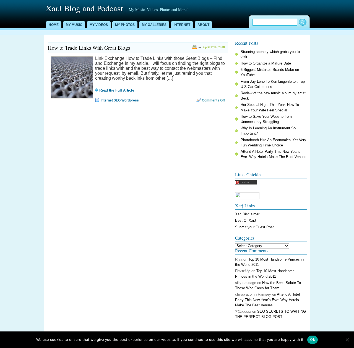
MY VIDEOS (99, 25)
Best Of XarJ (245, 220)
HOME (54, 25)
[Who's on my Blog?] (246, 183)
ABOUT (203, 25)
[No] (347, 339)
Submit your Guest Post (254, 227)
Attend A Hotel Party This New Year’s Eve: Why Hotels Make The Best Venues (267, 299)
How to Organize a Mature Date (266, 63)
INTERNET (182, 25)
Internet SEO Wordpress (120, 100)
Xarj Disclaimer (247, 214)
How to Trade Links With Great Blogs (89, 47)
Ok (312, 339)
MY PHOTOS (125, 25)
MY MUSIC (74, 25)
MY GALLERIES (154, 25)
